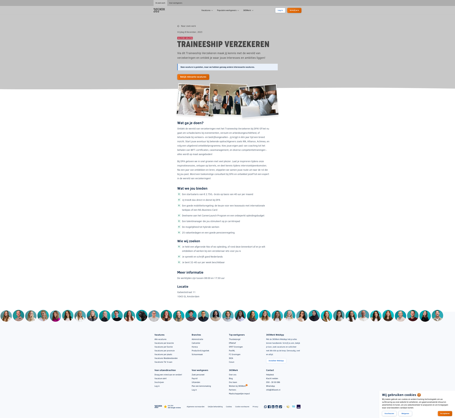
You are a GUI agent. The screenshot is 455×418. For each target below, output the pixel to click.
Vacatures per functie (164, 347)
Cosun (231, 362)
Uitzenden (196, 382)
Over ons (232, 374)
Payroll (195, 378)
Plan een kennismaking (201, 386)
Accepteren (445, 413)
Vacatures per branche (164, 343)
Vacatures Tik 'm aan (163, 362)
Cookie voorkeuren (242, 406)
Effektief (232, 343)
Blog (231, 378)
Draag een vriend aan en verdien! (168, 374)
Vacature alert (161, 378)
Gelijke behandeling (215, 406)
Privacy (255, 406)
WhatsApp (270, 386)
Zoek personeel (198, 374)
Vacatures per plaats (163, 354)
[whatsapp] (265, 406)
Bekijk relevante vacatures (193, 76)
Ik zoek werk (160, 3)
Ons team (233, 382)
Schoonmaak (197, 354)
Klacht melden (272, 378)
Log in (280, 10)
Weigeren (405, 413)
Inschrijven (159, 382)
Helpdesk (270, 374)
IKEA (231, 358)
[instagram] (276, 406)
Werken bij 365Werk (237, 386)
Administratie (197, 339)
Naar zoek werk (188, 26)
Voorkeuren (389, 413)
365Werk (247, 10)
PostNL (232, 350)
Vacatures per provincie (165, 350)
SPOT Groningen (236, 347)
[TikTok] (280, 406)
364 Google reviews (174, 408)
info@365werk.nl (273, 390)
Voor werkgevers (175, 3)
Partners (232, 390)
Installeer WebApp (276, 360)
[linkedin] (273, 406)
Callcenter (196, 343)
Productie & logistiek (200, 350)
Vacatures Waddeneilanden (166, 358)
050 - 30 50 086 (273, 382)
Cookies (229, 406)
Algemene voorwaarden (196, 406)
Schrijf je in (294, 10)
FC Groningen (234, 354)
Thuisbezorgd (234, 339)
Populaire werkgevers (227, 10)
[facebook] (269, 406)
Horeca (195, 347)
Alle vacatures (160, 339)
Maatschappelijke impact (239, 393)
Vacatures (205, 10)
